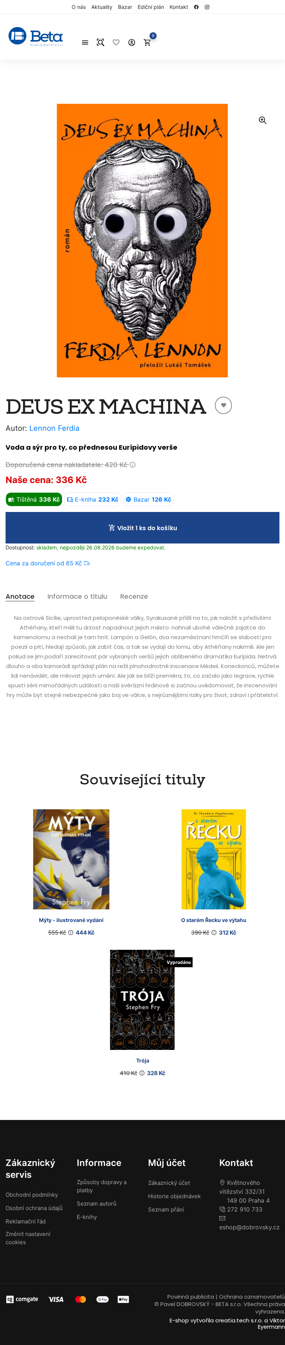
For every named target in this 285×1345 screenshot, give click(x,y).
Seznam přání (166, 1209)
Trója (142, 1060)
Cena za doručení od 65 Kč (45, 563)
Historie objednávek (174, 1196)
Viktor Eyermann (271, 1323)
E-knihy (87, 1216)
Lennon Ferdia (54, 428)
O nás (79, 7)
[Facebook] (198, 7)
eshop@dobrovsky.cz (249, 1227)
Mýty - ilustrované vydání (71, 920)
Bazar (125, 7)
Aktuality (101, 7)
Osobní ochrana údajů (34, 1208)
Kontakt (179, 7)
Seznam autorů (97, 1203)
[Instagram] (208, 7)
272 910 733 (243, 1209)
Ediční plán (151, 7)
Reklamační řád (26, 1221)
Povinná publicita (190, 1297)
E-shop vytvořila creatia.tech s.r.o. (216, 1320)
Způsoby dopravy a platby (102, 1186)
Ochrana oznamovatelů (252, 1297)
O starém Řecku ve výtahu (213, 920)
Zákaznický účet (169, 1182)
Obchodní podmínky (32, 1194)
